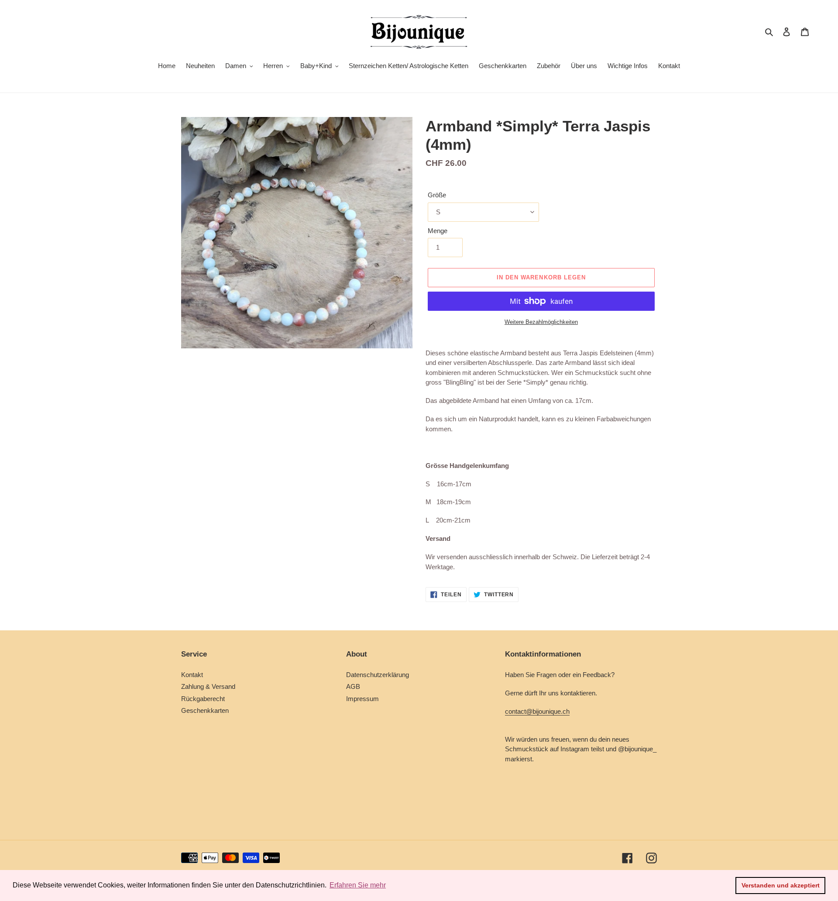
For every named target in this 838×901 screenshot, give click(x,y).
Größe (437, 195)
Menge (437, 230)
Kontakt (192, 674)
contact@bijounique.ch (537, 711)
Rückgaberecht (203, 698)
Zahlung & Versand (208, 686)
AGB (353, 686)
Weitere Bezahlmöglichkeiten (541, 322)
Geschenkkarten (205, 710)
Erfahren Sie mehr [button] (358, 885)
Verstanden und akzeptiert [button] (781, 885)
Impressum (362, 698)
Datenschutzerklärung (377, 674)
